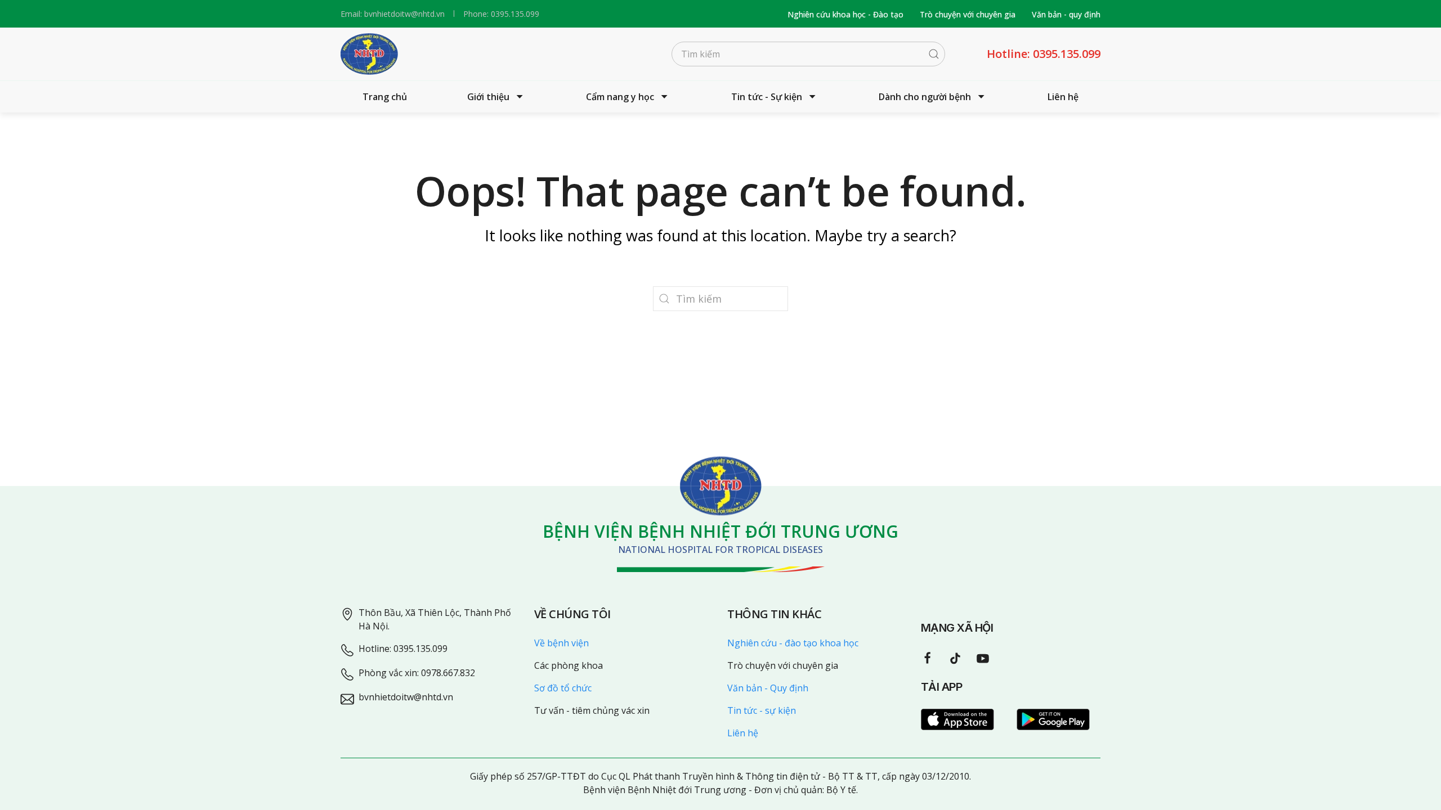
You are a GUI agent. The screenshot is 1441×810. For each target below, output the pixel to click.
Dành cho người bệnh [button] (925, 97)
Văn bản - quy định (1066, 14)
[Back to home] (369, 54)
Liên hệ (1063, 97)
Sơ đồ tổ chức (563, 688)
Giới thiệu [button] (488, 97)
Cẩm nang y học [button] (620, 97)
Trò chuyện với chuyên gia (967, 14)
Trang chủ (385, 97)
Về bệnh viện (561, 643)
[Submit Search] (934, 54)
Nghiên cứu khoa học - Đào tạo (845, 14)
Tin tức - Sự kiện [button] (766, 97)
